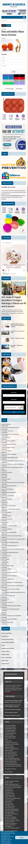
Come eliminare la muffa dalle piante (10, 434)
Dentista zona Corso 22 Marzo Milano (10, 589)
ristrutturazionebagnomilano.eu (12, 748)
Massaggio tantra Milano (10, 768)
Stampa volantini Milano (10, 824)
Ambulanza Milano (9, 750)
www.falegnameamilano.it (10, 730)
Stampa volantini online (7, 622)
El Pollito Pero (4, 502)
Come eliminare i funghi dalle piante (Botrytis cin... (13, 592)
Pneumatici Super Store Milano (8, 444)
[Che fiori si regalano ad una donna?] (5, 341)
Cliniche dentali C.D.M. (6, 519)
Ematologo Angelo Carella (7, 447)
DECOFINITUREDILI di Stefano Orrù (10, 545)
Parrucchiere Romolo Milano (11, 830)
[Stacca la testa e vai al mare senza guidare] (5, 334)
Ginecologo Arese (9, 803)
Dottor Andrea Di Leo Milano (8, 440)
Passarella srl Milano (6, 450)
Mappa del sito (5, 522)
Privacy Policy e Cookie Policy (8, 505)
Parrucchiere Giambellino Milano (12, 828)
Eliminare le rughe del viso (7, 579)
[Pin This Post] (19, 78)
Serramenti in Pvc (5, 636)
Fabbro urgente (5, 559)
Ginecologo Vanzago (9, 812)
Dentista (3, 645)
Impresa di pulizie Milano (6, 657)
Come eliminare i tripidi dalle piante (9, 542)
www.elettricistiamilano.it (10, 727)
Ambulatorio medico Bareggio (8, 454)
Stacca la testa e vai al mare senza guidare (18, 331)
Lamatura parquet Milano (6, 633)
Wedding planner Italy (10, 795)
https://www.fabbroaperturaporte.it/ (13, 764)
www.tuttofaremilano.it (10, 731)
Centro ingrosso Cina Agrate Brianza (10, 427)
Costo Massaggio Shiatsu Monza (12, 758)
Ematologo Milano (9, 792)
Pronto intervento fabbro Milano (7, 642)
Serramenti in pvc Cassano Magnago (13, 787)
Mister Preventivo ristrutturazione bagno (11, 535)
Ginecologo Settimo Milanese (11, 813)
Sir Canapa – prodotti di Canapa (9, 525)
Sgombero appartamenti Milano (9, 485)
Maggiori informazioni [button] (6, 843)
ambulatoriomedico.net (10, 747)
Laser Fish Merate (5, 437)
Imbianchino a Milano (6, 569)
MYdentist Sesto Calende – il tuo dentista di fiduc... (13, 539)
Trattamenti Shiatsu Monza (11, 762)
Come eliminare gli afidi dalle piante (9, 552)
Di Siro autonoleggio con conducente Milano (12, 582)
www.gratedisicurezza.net (10, 728)
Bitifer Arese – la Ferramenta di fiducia (10, 509)
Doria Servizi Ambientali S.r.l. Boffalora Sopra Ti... (13, 460)
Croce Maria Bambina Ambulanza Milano (11, 605)
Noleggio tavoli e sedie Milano (8, 492)
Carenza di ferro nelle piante (8, 595)
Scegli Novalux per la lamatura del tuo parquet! (12, 549)
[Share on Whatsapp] (8, 83)
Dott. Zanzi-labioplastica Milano (9, 619)
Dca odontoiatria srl (6, 555)
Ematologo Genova (9, 790)
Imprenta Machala (9, 771)
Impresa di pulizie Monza (10, 737)
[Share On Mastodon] (19, 83)
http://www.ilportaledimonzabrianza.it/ (13, 785)
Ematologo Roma (8, 788)
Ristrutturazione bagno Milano (7, 639)
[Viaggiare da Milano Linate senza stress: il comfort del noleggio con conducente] (5, 326)
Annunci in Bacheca (6, 424)
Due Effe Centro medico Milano (9, 532)
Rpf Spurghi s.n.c (5, 599)
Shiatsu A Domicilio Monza (11, 761)
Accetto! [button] (22, 837)
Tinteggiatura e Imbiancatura (11, 742)
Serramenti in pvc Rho (9, 793)
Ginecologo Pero (8, 815)
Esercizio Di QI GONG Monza (11, 755)
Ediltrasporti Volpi (5, 479)
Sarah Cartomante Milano (7, 565)
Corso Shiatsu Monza (9, 756)
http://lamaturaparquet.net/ (11, 752)
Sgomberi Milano (4, 660)
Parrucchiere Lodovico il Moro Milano (13, 766)
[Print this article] (19, 80)
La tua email (14, 399)
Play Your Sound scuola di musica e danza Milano (13, 482)
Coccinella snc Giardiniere (7, 495)
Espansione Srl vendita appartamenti (10, 609)
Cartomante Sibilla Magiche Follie (9, 457)
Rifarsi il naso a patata (6, 499)
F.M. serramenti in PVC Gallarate (9, 572)
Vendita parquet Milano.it (10, 725)
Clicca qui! (3, 198)
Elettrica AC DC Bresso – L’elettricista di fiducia (12, 464)
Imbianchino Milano (5, 654)
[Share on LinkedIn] (8, 78)
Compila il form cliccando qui (11, 693)
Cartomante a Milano (6, 529)
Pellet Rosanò (4, 562)
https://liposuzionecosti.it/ (11, 753)
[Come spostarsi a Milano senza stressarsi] (5, 348)
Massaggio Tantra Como (7, 430)
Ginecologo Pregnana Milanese (12, 809)
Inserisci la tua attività (6, 472)
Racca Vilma (4, 475)
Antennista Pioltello (6, 515)
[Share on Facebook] (8, 75)
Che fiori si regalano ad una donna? (18, 338)
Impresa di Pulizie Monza (7, 489)
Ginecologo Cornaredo (10, 806)
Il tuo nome (14, 392)
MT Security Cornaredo (7, 602)
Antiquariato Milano (5, 651)
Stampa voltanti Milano (10, 796)
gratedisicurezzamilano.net (11, 823)
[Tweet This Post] (19, 75)
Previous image (9, 88)
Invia (13, 71)
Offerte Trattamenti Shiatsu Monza (12, 759)
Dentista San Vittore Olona (11, 818)
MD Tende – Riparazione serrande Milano (11, 615)
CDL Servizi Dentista (6, 512)
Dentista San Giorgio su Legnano (12, 820)
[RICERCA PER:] (14, 20)
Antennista (4, 612)
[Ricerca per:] (14, 677)
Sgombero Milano (9, 782)
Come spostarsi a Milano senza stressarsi (17, 346)
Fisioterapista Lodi (5, 663)
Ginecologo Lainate (9, 804)
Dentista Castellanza (9, 821)
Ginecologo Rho (8, 801)
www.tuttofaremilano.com (10, 733)
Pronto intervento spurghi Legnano (12, 798)
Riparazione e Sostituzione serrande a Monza (12, 585)
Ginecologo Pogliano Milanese (11, 810)
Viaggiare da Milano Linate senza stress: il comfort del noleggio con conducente (17, 325)
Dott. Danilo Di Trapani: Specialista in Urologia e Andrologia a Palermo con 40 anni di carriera (13, 301)
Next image (19, 88)
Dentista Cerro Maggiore (10, 817)
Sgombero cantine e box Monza (9, 575)
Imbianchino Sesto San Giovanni (12, 744)
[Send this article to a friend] (8, 80)
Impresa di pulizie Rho (9, 799)
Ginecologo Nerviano (9, 807)
